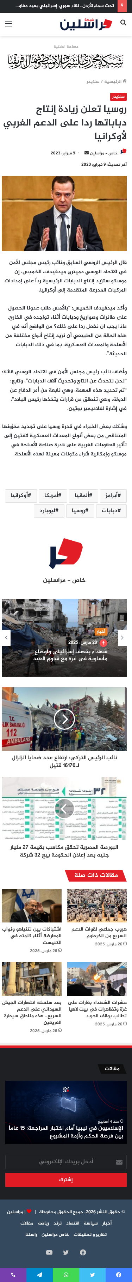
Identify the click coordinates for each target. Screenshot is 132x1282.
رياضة (43, 1223)
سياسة (91, 1223)
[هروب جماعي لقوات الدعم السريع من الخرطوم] (97, 906)
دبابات (110, 511)
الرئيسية (113, 82)
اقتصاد (72, 1223)
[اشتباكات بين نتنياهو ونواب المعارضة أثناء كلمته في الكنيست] (32, 906)
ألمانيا (82, 496)
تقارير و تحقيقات (90, 1235)
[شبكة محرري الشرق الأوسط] (66, 63)
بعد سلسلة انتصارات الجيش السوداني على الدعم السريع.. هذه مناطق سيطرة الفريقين (32, 1013)
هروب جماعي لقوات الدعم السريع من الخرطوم (99, 932)
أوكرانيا (19, 496)
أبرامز (112, 496)
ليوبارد (47, 511)
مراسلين (15, 1212)
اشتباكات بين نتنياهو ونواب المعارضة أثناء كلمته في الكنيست (32, 936)
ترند (58, 1223)
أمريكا (51, 496)
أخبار (101, 631)
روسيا (78, 511)
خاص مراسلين (55, 1235)
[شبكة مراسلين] (86, 24)
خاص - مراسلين (104, 153)
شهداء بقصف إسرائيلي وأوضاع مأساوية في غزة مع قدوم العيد (70, 655)
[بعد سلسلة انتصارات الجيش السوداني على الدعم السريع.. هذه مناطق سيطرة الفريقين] (32, 979)
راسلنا (31, 1235)
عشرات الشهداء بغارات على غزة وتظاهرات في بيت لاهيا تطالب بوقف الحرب (97, 1009)
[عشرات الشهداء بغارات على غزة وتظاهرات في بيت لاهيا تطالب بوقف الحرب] (97, 979)
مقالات (26, 1223)
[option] (64, 638)
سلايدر (93, 82)
